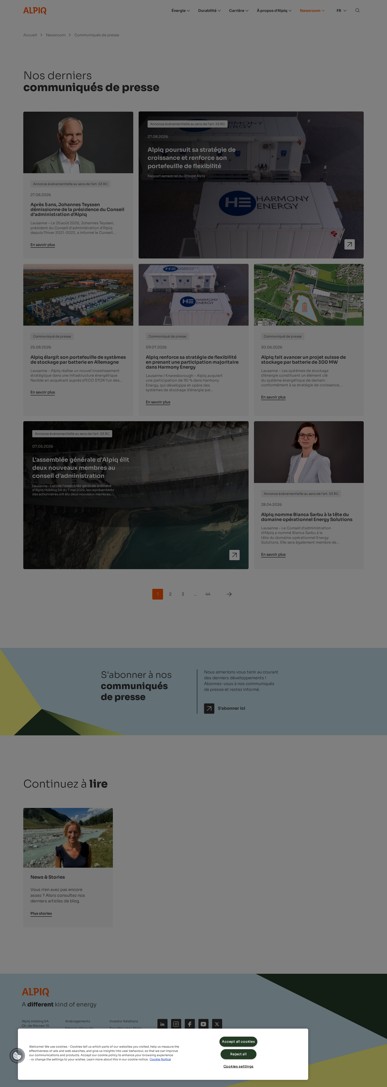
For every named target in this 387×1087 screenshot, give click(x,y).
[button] (17, 1056)
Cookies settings (239, 1066)
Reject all (238, 1054)
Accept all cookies (238, 1042)
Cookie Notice (160, 1059)
